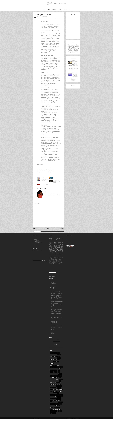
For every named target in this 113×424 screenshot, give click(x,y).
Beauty (51, 359)
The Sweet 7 (73, 60)
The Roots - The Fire (54, 306)
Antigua (50, 246)
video (59, 263)
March (52, 332)
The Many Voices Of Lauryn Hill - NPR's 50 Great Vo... (56, 291)
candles (59, 261)
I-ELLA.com (35, 239)
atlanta (55, 247)
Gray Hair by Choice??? (55, 303)
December (52, 282)
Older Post (62, 228)
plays (50, 251)
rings (52, 263)
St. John (59, 260)
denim (54, 370)
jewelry (56, 382)
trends (60, 241)
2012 (51, 247)
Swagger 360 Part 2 (54, 322)
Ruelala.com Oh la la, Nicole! (38, 242)
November (53, 283)
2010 (51, 281)
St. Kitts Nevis (60, 257)
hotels (56, 258)
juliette (55, 249)
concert (50, 258)
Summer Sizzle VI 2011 (44, 184)
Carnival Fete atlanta (53, 259)
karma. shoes (58, 384)
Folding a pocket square (50, 49)
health (59, 262)
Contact (65, 9)
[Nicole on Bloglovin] (52, 272)
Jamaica (50, 260)
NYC (56, 244)
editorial (60, 248)
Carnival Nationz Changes (55, 316)
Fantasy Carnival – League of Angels (73, 69)
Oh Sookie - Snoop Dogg (55, 298)
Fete (59, 246)
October (52, 284)
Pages (60, 9)
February (52, 333)
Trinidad (54, 261)
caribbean (51, 239)
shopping (51, 244)
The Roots (60, 251)
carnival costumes (57, 243)
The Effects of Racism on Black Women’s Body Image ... (56, 296)
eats (62, 246)
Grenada (60, 249)
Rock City (51, 257)
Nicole (50, 2)
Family (61, 259)
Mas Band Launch (52, 389)
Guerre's (58, 18)
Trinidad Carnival (53, 411)
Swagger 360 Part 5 (44, 15)
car (61, 261)
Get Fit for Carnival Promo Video (56, 297)
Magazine (51, 250)
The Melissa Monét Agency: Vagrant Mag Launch (56, 181)
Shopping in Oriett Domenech (56, 313)
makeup (51, 242)
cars (49, 262)
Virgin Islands (58, 242)
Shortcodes (54, 9)
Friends (53, 251)
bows (56, 261)
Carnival (51, 241)
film (53, 375)
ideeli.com (35, 243)
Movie (57, 251)
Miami (53, 260)
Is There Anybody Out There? (75, 62)
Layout (48, 9)
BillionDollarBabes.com (38, 241)
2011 (51, 279)
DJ (56, 370)
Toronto (50, 261)
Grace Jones (61, 256)
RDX (56, 260)
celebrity (53, 262)
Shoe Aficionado (36, 238)
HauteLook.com (36, 240)
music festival (56, 256)
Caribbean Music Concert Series (56, 318)
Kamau (54, 384)
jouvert (50, 249)
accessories (55, 246)
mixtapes (60, 250)
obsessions (59, 239)
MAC (50, 387)
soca (56, 241)
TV (61, 260)
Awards (60, 258)
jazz (53, 382)
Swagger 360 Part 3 (54, 321)
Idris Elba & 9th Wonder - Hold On (56, 317)
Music (51, 238)
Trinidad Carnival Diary (73, 68)
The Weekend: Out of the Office (75, 73)
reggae (50, 243)
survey (56, 263)
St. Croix (55, 257)
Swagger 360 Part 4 (54, 314)
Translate (73, 246)
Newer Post (34, 228)
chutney (56, 262)
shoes (61, 247)
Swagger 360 (56, 250)
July (51, 288)
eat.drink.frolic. (73, 72)
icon (58, 247)
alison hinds (59, 354)
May (51, 329)
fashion (58, 238)
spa (54, 263)
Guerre (42, 164)
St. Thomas (58, 245)
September (53, 286)
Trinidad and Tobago (53, 248)
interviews (51, 256)
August (52, 287)
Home (44, 9)
